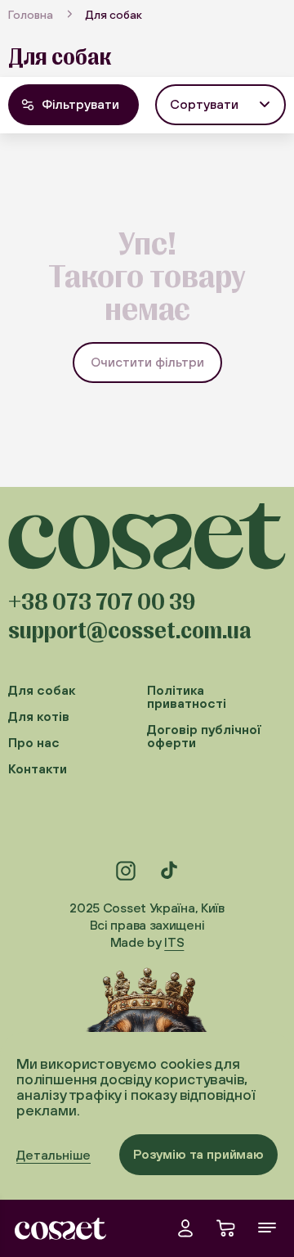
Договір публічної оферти (204, 736)
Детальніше (53, 1154)
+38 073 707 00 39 (101, 602)
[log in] (185, 1228)
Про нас (34, 743)
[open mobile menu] (267, 1228)
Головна (30, 14)
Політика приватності (186, 696)
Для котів (38, 716)
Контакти (37, 769)
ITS (174, 941)
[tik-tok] (168, 870)
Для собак (41, 690)
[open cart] (226, 1228)
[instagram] (125, 870)
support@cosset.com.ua (130, 630)
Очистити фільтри (147, 361)
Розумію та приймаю (198, 1154)
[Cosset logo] (60, 1229)
